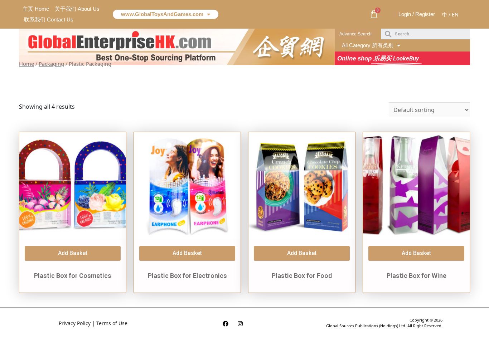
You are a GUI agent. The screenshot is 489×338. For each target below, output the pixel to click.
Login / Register (416, 14)
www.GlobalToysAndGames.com (162, 14)
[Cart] (373, 14)
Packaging (51, 63)
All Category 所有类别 (367, 45)
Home (26, 63)
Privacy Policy (75, 323)
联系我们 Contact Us (48, 19)
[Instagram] (240, 324)
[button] (356, 34)
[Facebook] (225, 324)
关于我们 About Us (77, 9)
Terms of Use (111, 323)
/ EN (454, 14)
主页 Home (36, 9)
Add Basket (72, 253)
